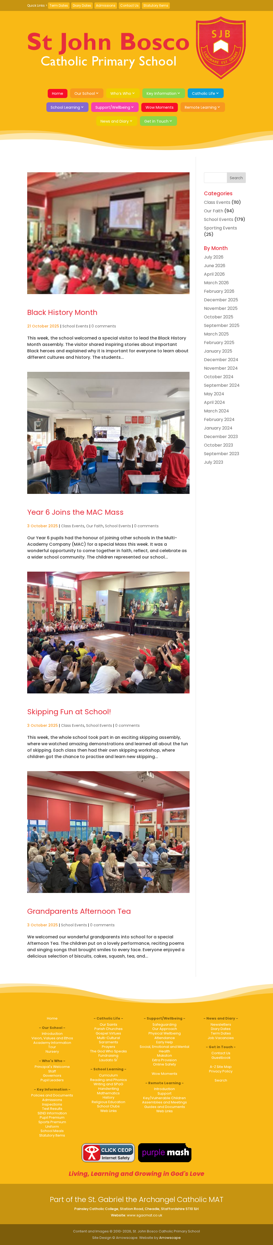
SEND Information (52, 1113)
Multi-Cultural (108, 1038)
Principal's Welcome (52, 1066)
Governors (52, 1075)
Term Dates (59, 5)
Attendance (164, 1038)
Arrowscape (170, 1237)
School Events (75, 326)
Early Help (164, 1042)
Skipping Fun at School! (69, 712)
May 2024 (214, 394)
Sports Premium (52, 1122)
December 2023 (221, 437)
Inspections (52, 1104)
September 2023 (221, 454)
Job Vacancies (221, 1038)
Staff (52, 1071)
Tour (52, 1047)
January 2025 (218, 351)
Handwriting (108, 1088)
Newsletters (221, 1024)
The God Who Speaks (108, 1051)
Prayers (108, 1046)
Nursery (52, 1051)
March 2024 (216, 411)
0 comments (103, 326)
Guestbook (220, 1057)
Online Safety (164, 1064)
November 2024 (221, 368)
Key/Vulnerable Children (164, 1098)
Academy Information (52, 1042)
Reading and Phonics (108, 1080)
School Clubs (108, 1106)
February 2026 (219, 291)
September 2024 (222, 385)
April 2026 (214, 274)
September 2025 (221, 325)
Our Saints (108, 1024)
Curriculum (108, 1075)
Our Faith (94, 526)
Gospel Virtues (108, 1033)
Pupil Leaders (52, 1080)
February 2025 (219, 342)
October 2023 (218, 445)
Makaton (164, 1055)
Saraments (108, 1042)
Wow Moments (160, 107)
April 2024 (214, 402)
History (108, 1097)
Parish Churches (108, 1029)
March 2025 (216, 334)
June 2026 (214, 266)
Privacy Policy (220, 1071)
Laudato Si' (108, 1060)
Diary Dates (82, 5)
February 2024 (219, 419)
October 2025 (218, 317)
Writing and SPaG (108, 1084)
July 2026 (213, 257)
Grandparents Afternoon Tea (79, 911)
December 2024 (221, 360)
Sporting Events (220, 228)
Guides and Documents (164, 1107)
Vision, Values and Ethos (52, 1038)
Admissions (105, 5)
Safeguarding (164, 1024)
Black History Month (62, 312)
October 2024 (219, 377)
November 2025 (221, 308)
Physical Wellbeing (164, 1033)
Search (221, 1080)
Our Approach (164, 1029)
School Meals (52, 1131)
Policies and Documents (52, 1095)
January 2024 (218, 428)
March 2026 (216, 283)
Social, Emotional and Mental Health (164, 1048)
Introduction (52, 1033)
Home (57, 93)
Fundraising (108, 1055)
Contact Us (129, 5)
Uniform (52, 1126)
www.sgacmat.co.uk (144, 1215)
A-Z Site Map (221, 1066)
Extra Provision (164, 1060)
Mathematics (108, 1093)
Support (164, 1093)
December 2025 (221, 300)
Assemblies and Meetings (164, 1102)
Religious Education (108, 1102)
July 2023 (213, 462)
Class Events (72, 526)
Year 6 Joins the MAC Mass (75, 512)
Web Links (108, 1111)
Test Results (52, 1108)
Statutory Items (155, 5)
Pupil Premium (52, 1117)
